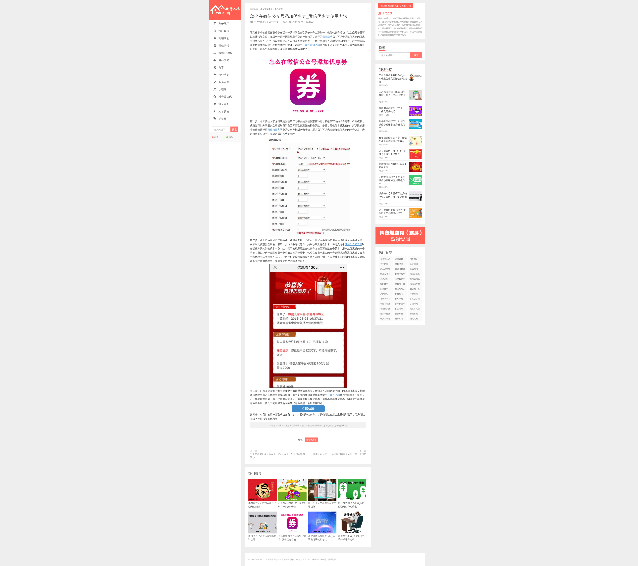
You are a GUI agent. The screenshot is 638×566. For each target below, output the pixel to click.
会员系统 (414, 313)
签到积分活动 (385, 314)
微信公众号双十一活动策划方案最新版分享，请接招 (339, 454)
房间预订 (384, 293)
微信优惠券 (311, 439)
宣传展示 (223, 23)
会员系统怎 (385, 318)
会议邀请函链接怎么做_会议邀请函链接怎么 (321, 537)
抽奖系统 (384, 278)
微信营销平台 (266, 9)
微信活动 (327, 36)
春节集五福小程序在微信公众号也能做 (262, 504)
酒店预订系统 (415, 289)
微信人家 (225, 10)
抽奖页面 (414, 318)
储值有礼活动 (415, 309)
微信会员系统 (415, 274)
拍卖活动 (399, 308)
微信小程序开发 (296, 21)
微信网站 (399, 263)
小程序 (222, 89)
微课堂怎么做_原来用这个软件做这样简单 (351, 537)
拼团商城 (414, 303)
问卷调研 (414, 258)
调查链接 (399, 258)
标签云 (222, 118)
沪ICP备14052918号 (317, 559)
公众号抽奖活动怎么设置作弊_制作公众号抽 (292, 504)
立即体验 (308, 408)
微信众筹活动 (415, 284)
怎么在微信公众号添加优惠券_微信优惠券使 (292, 537)
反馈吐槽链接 (400, 269)
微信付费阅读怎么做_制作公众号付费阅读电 (351, 504)
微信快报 (223, 45)
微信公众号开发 (293, 425)
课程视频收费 (415, 279)
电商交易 (223, 60)
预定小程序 (400, 273)
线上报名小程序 (385, 274)
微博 (216, 137)
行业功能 (223, 75)
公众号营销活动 (311, 44)
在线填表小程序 (385, 299)
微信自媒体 (225, 53)
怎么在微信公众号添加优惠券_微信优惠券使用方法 (298, 16)
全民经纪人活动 (400, 289)
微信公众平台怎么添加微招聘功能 (262, 537)
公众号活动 (333, 394)
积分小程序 (385, 303)
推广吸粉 (223, 31)
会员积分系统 (385, 259)
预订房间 (399, 293)
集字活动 (414, 263)
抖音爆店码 (225, 96)
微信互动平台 (256, 21)
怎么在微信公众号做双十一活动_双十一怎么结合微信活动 (277, 455)
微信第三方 (273, 129)
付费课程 (414, 293)
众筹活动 (384, 288)
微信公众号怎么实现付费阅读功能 (322, 504)
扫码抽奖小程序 (400, 304)
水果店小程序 (415, 299)
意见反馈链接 (385, 269)
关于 (221, 67)
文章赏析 (223, 111)
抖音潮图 (223, 104)
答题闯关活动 (385, 309)
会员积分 (399, 313)
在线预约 (414, 268)
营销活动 (223, 38)
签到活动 (384, 283)
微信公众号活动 (353, 244)
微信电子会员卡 (400, 284)
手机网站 (384, 263)
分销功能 (399, 318)
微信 (231, 137)
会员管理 (223, 82)
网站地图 (332, 559)
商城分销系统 (400, 279)
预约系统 (399, 298)
